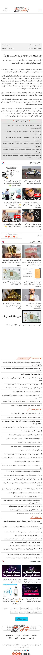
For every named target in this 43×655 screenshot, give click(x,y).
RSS (10, 638)
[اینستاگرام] (19, 653)
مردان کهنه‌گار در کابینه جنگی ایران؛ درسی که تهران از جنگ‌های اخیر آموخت (23, 138)
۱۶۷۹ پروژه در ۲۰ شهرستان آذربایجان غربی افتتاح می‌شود (24, 435)
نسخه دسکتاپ (21, 619)
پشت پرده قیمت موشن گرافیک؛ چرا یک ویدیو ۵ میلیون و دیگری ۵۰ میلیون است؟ (22, 527)
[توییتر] (16, 653)
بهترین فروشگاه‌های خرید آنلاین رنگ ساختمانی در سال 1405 (23, 554)
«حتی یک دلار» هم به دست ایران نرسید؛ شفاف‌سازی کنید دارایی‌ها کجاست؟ (23, 484)
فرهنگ (31, 45)
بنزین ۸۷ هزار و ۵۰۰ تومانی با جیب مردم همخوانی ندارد (24, 506)
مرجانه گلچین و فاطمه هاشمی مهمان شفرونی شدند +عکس (23, 438)
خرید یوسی (6, 609)
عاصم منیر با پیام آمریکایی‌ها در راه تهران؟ (28, 442)
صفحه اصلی (38, 45)
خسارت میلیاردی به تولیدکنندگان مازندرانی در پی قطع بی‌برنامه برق (21, 489)
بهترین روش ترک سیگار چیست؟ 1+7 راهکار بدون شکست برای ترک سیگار (23, 522)
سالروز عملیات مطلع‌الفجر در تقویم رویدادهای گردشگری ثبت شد (22, 475)
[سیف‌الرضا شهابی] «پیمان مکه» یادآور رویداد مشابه (25, 510)
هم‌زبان (18, 635)
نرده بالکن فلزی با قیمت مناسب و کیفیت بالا (27, 535)
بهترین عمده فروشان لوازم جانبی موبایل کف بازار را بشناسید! (23, 558)
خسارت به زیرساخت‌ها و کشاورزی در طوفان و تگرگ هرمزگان (23, 417)
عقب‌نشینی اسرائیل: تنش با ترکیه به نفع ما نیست (26, 391)
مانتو (40, 609)
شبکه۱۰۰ (34, 635)
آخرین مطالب (35, 409)
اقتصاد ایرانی (38, 612)
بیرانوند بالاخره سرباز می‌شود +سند (30, 431)
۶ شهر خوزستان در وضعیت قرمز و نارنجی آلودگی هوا (25, 446)
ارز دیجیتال (22, 612)
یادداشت (31, 638)
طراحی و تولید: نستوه (19, 650)
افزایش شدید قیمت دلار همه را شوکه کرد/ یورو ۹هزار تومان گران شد (21, 427)
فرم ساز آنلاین (24, 609)
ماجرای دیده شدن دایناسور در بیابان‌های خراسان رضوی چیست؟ (22, 384)
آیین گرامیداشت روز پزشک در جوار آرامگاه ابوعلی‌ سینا (25, 413)
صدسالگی (26, 635)
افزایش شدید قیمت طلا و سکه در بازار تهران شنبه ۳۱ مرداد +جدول (21, 401)
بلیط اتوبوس (14, 612)
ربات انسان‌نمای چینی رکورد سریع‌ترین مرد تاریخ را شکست (24, 492)
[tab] (36, 358)
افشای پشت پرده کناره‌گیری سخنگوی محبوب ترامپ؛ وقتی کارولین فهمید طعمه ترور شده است (22, 156)
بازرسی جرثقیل (33, 609)
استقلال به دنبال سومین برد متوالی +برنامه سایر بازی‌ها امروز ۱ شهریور (20, 458)
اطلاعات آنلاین (21, 9)
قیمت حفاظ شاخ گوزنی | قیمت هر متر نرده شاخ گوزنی (25, 542)
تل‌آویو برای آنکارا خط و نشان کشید (30, 374)
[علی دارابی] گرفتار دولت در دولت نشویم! (28, 513)
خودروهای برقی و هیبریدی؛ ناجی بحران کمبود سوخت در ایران (23, 471)
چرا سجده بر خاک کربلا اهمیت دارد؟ (22, 56)
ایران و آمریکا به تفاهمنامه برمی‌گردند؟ (29, 450)
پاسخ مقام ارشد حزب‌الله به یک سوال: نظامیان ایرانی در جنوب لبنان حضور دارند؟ (22, 379)
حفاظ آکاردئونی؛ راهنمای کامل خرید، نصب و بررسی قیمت (24, 545)
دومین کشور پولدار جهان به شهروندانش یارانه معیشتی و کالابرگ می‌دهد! (22, 150)
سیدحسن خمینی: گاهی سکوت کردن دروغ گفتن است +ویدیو (23, 479)
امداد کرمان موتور (14, 609)
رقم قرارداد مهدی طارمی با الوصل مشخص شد (27, 461)
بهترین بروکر (30, 612)
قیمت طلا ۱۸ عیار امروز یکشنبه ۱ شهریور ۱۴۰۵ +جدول (25, 405)
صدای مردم (9, 635)
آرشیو (16, 638)
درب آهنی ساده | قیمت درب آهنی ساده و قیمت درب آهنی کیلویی (22, 539)
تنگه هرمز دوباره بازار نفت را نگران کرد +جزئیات (27, 496)
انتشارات (23, 638)
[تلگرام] (13, 653)
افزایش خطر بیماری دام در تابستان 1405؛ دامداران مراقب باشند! (22, 532)
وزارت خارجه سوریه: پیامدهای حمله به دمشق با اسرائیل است (23, 388)
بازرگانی (37, 517)
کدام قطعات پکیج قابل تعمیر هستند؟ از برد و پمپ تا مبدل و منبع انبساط (22, 550)
